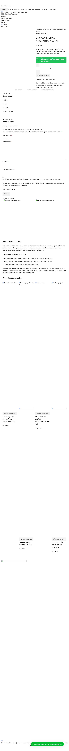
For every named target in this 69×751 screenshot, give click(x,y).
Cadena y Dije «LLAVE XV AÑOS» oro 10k (9, 419)
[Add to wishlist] (14, 410)
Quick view (9, 410)
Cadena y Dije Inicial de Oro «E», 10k (57, 544)
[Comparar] (5, 410)
